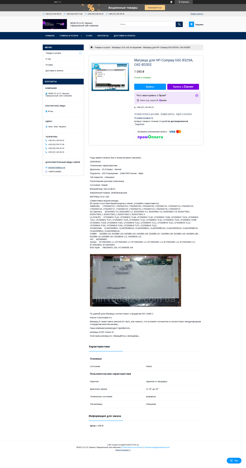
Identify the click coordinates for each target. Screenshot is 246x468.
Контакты (103, 36)
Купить (150, 87)
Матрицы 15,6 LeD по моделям (126, 47)
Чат (236, 460)
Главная (49, 36)
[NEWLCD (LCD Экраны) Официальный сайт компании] (55, 28)
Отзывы (49, 65)
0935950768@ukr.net (56, 168)
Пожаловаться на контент (132, 447)
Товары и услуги (69, 36)
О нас (89, 36)
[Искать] (179, 24)
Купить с (178, 87)
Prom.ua (135, 445)
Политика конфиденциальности (157, 447)
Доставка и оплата (124, 36)
